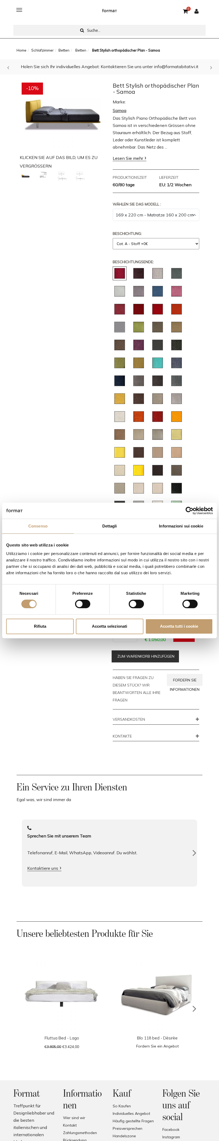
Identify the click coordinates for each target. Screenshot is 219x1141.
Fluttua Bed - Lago (62, 1038)
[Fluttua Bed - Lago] (61, 994)
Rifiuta (40, 626)
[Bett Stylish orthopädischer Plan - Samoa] (63, 114)
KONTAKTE (122, 736)
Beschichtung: (127, 233)
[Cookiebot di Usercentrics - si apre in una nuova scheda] (189, 511)
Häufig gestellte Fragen (133, 1121)
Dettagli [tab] (109, 526)
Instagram (171, 1137)
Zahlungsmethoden (80, 1132)
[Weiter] (194, 853)
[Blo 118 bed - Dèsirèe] (157, 994)
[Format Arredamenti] (109, 10)
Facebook (170, 1129)
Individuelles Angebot (131, 1113)
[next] (194, 1008)
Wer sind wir (74, 1117)
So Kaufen (122, 1106)
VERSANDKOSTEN (129, 719)
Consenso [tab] (38, 526)
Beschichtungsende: (133, 261)
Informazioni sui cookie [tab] (181, 526)
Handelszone (124, 1136)
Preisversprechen (127, 1128)
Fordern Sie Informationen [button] (185, 682)
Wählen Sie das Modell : (137, 204)
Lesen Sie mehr (128, 158)
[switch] (82, 604)
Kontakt (70, 1125)
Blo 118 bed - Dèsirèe (157, 1038)
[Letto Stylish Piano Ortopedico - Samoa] (25, 176)
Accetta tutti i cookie (179, 626)
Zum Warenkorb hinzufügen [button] (145, 656)
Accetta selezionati (109, 626)
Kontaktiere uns (42, 868)
